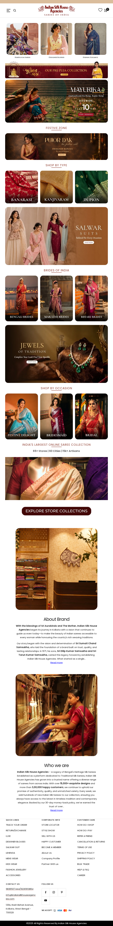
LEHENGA (10, 852)
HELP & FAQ (83, 869)
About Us (47, 852)
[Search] (14, 10)
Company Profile (51, 858)
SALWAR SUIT (13, 847)
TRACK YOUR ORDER (16, 824)
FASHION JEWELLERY (16, 869)
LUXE (8, 836)
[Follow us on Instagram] (54, 892)
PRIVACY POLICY (85, 852)
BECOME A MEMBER (51, 847)
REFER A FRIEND (84, 836)
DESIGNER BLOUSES (15, 841)
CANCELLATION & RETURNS (91, 841)
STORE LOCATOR (50, 824)
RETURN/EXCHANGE (16, 830)
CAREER (81, 875)
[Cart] (105, 10)
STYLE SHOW (48, 830)
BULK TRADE (83, 864)
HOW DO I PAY (84, 830)
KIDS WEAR (11, 864)
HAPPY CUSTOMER (51, 841)
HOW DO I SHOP (85, 824)
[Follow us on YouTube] (46, 900)
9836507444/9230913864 (19, 888)
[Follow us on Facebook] (46, 892)
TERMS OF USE (84, 847)
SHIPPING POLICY (86, 858)
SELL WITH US (48, 836)
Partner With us (50, 864)
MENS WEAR (12, 858)
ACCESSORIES (13, 875)
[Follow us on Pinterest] (62, 892)
